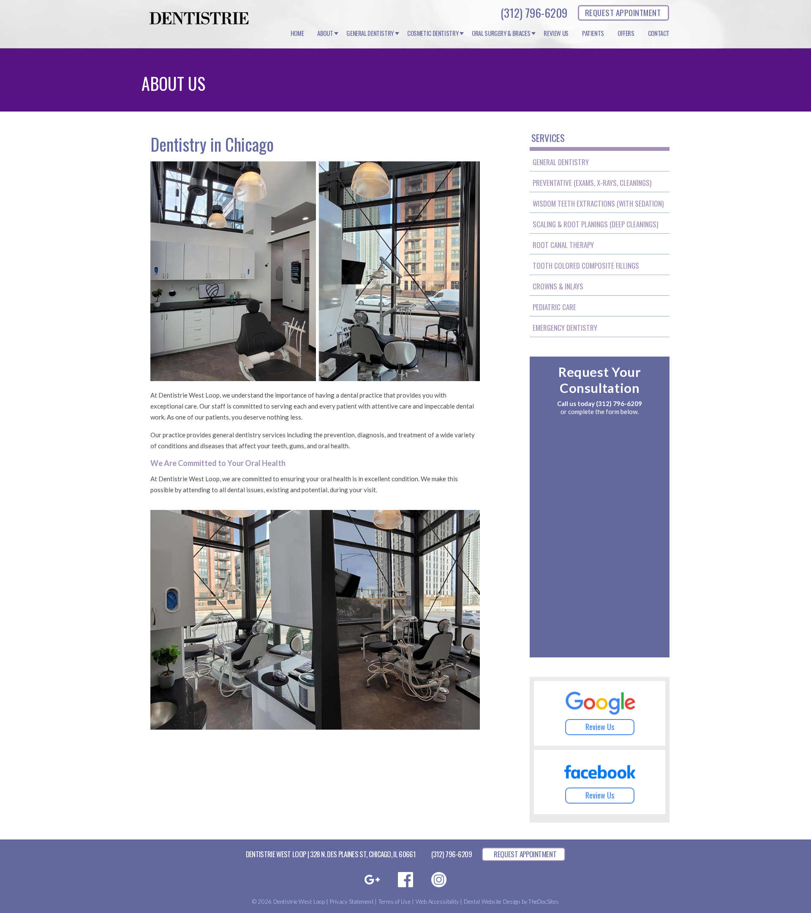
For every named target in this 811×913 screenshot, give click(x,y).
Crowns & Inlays (558, 286)
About (325, 33)
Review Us (556, 33)
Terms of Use (394, 901)
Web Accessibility (437, 901)
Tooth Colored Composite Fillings (586, 265)
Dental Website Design (492, 901)
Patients (593, 33)
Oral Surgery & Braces (501, 33)
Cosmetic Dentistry (432, 33)
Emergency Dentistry (565, 327)
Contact (658, 33)
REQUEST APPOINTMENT (623, 12)
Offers (626, 33)
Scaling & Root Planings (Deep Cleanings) (595, 224)
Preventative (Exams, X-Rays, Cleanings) (592, 182)
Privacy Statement (351, 901)
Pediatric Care (554, 307)
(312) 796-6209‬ (534, 12)
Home (297, 33)
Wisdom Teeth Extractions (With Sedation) (598, 203)
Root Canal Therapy (563, 245)
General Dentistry (370, 33)
